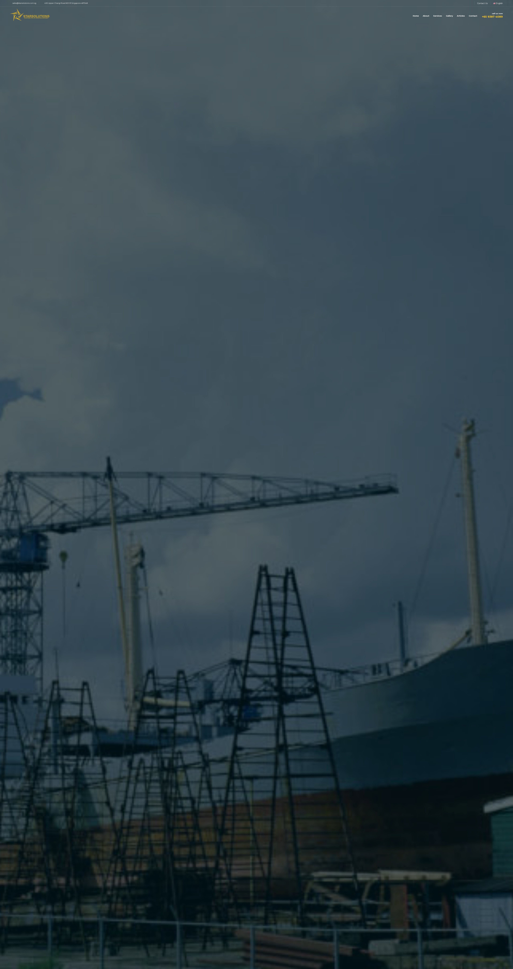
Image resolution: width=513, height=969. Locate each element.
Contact (473, 16)
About (426, 16)
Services (437, 16)
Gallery (449, 16)
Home (416, 16)
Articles (461, 16)
